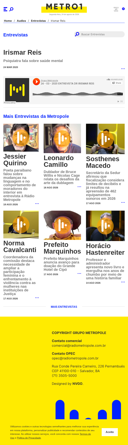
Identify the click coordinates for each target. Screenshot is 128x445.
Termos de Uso (26, 438)
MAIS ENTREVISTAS (64, 306)
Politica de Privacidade (48, 438)
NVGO (78, 383)
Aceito (110, 432)
